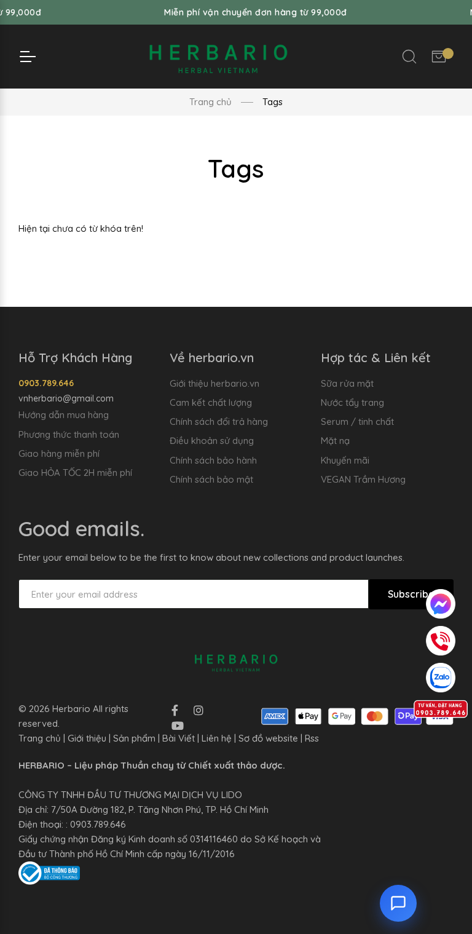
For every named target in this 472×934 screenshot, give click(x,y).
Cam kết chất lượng (211, 402)
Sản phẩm (134, 738)
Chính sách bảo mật (211, 479)
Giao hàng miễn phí (59, 453)
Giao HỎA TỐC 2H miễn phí (75, 472)
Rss (312, 738)
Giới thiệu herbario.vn (214, 383)
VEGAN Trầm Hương (363, 479)
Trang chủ (210, 102)
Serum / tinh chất (357, 421)
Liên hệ (217, 738)
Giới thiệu (87, 738)
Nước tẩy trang (352, 402)
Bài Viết (178, 738)
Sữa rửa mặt (347, 383)
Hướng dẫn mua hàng (63, 415)
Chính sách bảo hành (213, 460)
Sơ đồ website (268, 738)
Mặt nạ (335, 440)
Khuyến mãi (345, 460)
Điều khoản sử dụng (212, 440)
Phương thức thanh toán (68, 434)
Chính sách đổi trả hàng (219, 421)
